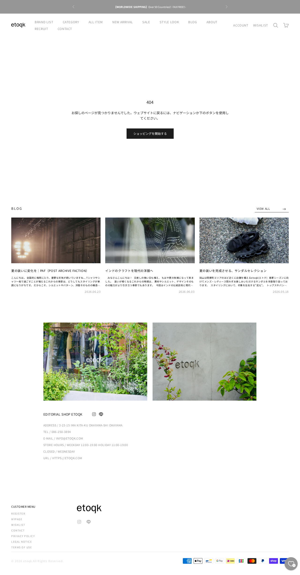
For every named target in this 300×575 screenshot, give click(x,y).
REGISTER (18, 513)
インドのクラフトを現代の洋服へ (129, 270)
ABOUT (212, 22)
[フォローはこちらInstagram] (94, 414)
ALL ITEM (96, 22)
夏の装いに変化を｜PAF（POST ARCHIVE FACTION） (50, 270)
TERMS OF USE (21, 547)
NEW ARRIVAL (122, 22)
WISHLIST (260, 25)
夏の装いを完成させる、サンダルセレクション (233, 270)
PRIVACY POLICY (23, 536)
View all (264, 208)
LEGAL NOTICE (21, 541)
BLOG (192, 22)
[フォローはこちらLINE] (101, 414)
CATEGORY (71, 22)
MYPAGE (16, 519)
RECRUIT (41, 28)
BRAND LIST (44, 22)
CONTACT (65, 28)
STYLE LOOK (169, 22)
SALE (146, 22)
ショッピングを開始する (150, 133)
